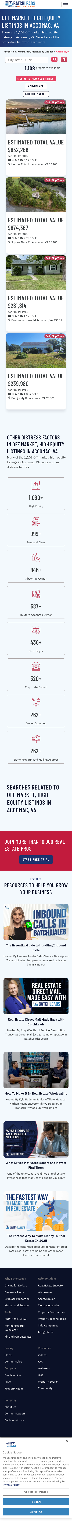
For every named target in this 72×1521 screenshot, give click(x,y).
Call (47, 102)
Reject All (36, 1501)
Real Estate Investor (51, 1285)
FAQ (40, 1361)
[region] (36, 1477)
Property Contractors (51, 1312)
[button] (54, 59)
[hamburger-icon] (65, 4)
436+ (36, 642)
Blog (40, 1375)
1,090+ (36, 497)
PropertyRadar (14, 1388)
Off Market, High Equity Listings (35, 51)
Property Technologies (52, 1318)
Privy (8, 1381)
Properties (10, 51)
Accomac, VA (63, 51)
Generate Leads (15, 1292)
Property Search (48, 1381)
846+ (36, 570)
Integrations (45, 1332)
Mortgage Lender (48, 1305)
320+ (36, 678)
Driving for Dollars (16, 1285)
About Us (10, 1407)
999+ (36, 533)
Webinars (44, 1368)
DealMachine (13, 1375)
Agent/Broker (46, 1298)
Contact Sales (13, 1361)
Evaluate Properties (17, 1298)
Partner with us (14, 1420)
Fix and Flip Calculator (19, 1336)
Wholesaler (45, 1292)
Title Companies (48, 1325)
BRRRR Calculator (16, 1319)
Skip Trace (58, 102)
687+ (36, 606)
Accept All (36, 1511)
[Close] (67, 1441)
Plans (8, 1355)
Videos (42, 1355)
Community (45, 1388)
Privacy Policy (11, 1484)
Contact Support (15, 1413)
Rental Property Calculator (14, 1328)
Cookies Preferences (36, 1491)
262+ (36, 714)
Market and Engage (17, 1305)
